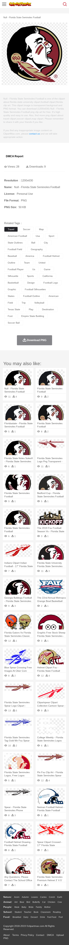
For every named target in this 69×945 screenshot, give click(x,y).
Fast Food (51, 917)
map (41, 229)
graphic (12, 289)
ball (33, 242)
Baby (24, 907)
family (39, 907)
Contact (40, 935)
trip (24, 302)
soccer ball (14, 322)
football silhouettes (35, 289)
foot (10, 316)
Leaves (34, 897)
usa (38, 236)
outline (11, 262)
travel (11, 229)
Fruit (61, 917)
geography (37, 249)
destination (48, 309)
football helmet (51, 256)
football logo (50, 282)
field (10, 302)
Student (18, 912)
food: (6, 917)
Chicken (51, 902)
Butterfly (36, 902)
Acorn (16, 897)
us (33, 269)
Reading (57, 912)
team (27, 262)
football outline (31, 296)
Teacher (27, 912)
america (29, 256)
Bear (22, 902)
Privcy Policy (27, 935)
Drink (42, 917)
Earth (59, 897)
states (11, 296)
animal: (7, 902)
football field (15, 249)
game (47, 269)
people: (7, 907)
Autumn (25, 897)
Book (36, 912)
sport (51, 236)
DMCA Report (14, 156)
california (48, 276)
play (31, 309)
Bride (31, 907)
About (6, 935)
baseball (12, 256)
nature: (7, 897)
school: (7, 912)
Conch (52, 897)
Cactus (43, 897)
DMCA (50, 935)
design (31, 282)
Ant (15, 902)
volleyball (39, 302)
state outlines (15, 242)
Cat (43, 902)
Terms (15, 935)
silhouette (13, 276)
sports (30, 276)
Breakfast (17, 917)
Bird (28, 902)
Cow (60, 902)
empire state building (32, 316)
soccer (26, 229)
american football (17, 236)
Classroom (46, 912)
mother (47, 907)
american (54, 296)
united (42, 262)
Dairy (25, 917)
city (46, 242)
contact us (34, 133)
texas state (14, 309)
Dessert (34, 917)
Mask (16, 907)
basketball (13, 282)
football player (16, 269)
